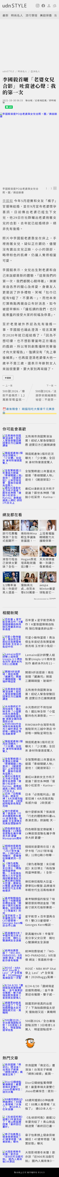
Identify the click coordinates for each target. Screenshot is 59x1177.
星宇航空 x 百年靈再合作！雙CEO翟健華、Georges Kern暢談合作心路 (40, 922)
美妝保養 (46, 15)
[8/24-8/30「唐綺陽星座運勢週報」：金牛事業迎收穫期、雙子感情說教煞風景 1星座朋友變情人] (13, 991)
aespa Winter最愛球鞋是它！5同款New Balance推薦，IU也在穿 (47, 588)
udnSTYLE (8, 71)
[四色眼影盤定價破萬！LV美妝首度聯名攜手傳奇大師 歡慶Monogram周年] (13, 834)
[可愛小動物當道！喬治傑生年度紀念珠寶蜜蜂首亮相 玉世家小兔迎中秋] (13, 642)
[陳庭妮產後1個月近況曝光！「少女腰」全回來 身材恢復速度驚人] (13, 458)
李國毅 (8, 377)
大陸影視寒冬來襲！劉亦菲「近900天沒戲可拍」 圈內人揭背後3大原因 (40, 1158)
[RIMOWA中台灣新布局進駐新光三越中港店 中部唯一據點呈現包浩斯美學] (13, 729)
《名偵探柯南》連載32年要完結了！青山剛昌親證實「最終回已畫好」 (40, 1123)
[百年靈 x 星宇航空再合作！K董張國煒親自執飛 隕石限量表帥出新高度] (13, 625)
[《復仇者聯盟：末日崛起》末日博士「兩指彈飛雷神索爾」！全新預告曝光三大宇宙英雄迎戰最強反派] (13, 869)
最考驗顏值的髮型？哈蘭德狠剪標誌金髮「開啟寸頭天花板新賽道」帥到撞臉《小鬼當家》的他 (40, 907)
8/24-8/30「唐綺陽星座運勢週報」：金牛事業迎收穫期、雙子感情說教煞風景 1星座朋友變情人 (40, 994)
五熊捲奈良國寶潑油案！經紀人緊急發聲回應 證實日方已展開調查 (40, 440)
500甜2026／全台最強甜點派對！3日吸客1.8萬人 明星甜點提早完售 (40, 1027)
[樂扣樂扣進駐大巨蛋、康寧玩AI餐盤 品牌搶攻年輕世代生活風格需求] (13, 886)
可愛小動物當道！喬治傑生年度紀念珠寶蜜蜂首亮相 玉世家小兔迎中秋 (40, 643)
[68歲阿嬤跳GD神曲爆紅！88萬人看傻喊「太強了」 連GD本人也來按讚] (13, 1105)
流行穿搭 (31, 15)
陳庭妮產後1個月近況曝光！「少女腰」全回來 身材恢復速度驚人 (40, 458)
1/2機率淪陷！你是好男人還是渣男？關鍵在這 (10, 588)
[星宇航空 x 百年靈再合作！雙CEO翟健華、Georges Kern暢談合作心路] (13, 921)
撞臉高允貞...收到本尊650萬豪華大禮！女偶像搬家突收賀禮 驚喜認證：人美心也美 (28, 588)
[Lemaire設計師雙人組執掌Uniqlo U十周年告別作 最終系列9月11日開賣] (13, 659)
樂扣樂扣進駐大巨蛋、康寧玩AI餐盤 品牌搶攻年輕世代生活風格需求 (40, 885)
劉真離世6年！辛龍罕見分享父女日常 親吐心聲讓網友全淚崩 (40, 938)
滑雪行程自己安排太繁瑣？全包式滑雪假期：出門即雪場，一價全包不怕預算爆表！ (10, 562)
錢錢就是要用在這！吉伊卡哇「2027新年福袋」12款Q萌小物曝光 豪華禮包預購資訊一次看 (41, 854)
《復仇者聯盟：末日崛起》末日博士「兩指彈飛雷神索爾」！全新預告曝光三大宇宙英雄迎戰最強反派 (40, 872)
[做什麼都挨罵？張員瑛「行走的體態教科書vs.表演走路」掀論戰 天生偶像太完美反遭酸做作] (13, 816)
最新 (5, 15)
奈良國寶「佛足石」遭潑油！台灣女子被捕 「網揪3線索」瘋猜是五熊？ (40, 1071)
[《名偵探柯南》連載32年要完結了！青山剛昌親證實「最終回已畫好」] (13, 1122)
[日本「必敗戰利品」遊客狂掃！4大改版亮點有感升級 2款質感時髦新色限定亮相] (13, 799)
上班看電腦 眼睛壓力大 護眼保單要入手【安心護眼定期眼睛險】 (46, 537)
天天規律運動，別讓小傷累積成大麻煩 (46, 562)
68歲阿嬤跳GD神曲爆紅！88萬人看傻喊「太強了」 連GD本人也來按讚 (40, 1106)
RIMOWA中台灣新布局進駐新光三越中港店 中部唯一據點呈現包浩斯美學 (40, 730)
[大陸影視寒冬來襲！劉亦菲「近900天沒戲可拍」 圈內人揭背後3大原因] (13, 1157)
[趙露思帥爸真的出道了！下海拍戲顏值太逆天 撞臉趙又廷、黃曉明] (13, 1008)
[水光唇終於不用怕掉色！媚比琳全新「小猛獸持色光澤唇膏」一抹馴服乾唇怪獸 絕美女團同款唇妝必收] (13, 712)
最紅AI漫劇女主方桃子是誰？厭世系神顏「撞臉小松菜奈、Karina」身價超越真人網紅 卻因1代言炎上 (40, 496)
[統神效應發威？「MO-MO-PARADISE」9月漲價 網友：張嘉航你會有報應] (13, 956)
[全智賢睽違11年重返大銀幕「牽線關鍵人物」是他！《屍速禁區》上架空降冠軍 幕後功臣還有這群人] (13, 476)
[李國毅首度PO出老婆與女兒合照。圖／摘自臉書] (29, 149)
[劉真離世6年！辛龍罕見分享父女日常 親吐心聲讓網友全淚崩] (13, 938)
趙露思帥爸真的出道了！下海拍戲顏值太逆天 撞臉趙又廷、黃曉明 (40, 1007)
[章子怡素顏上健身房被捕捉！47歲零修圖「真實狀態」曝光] (13, 1140)
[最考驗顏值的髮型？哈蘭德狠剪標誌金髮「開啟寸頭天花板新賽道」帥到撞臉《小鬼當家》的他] (13, 903)
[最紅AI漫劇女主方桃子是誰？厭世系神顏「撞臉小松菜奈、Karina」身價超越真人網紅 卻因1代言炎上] (13, 493)
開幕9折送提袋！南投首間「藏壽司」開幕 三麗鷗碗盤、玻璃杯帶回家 (40, 678)
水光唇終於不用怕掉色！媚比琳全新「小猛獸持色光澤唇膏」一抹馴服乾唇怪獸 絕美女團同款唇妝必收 (40, 715)
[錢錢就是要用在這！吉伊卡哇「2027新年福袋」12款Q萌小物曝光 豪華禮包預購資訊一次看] (13, 851)
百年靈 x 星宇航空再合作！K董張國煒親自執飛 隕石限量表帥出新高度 (40, 626)
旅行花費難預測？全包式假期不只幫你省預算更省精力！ (10, 537)
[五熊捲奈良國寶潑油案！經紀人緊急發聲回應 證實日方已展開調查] (13, 441)
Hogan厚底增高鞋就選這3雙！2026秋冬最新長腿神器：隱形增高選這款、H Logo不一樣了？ (29, 562)
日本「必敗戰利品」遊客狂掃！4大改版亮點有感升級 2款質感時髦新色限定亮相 (40, 800)
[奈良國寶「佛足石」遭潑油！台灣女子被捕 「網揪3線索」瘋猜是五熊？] (13, 1070)
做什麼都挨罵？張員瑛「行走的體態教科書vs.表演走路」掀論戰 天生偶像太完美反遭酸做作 (40, 818)
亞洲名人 (35, 71)
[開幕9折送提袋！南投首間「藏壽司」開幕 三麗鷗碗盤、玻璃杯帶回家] (13, 677)
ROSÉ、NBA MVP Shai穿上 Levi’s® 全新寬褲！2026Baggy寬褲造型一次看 (40, 974)
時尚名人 (17, 15)
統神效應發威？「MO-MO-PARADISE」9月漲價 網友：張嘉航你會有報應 (40, 957)
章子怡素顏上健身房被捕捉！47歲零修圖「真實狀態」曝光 (40, 1139)
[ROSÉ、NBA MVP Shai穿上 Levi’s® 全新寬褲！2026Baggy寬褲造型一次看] (13, 973)
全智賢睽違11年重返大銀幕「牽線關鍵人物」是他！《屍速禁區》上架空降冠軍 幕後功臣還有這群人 (40, 479)
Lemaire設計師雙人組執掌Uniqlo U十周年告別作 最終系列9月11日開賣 (40, 661)
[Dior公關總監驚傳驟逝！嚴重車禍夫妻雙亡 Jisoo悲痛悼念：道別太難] (13, 1087)
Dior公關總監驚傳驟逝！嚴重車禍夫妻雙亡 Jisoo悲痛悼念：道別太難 (41, 1089)
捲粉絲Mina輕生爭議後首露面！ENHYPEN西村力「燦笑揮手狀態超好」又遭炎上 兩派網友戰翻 (29, 537)
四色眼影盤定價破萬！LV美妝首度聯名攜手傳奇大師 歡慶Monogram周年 (40, 835)
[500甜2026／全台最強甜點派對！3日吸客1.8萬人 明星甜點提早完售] (13, 1025)
